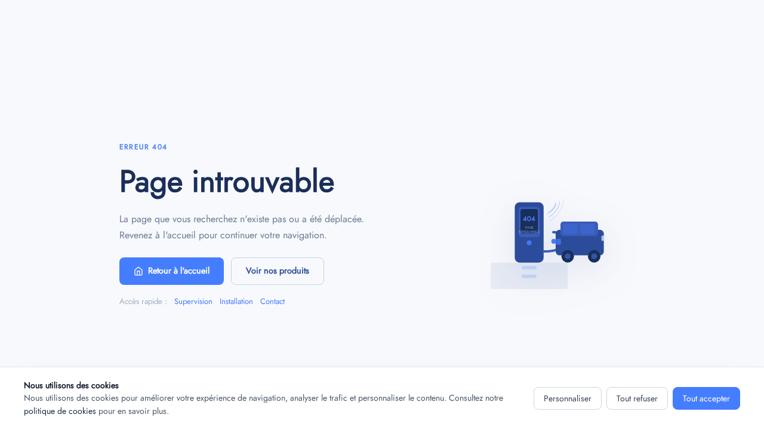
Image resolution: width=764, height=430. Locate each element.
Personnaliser (568, 398)
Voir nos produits (277, 271)
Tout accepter (706, 398)
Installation (236, 301)
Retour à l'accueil (179, 271)
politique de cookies (60, 411)
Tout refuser (637, 398)
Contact (272, 301)
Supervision (193, 301)
